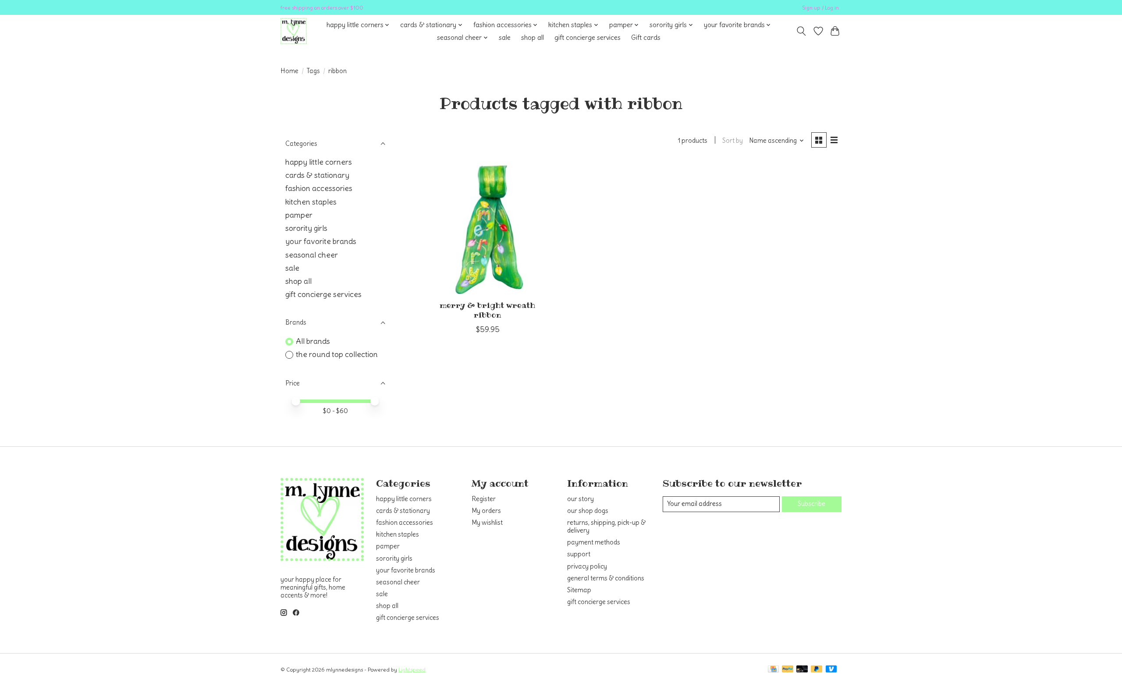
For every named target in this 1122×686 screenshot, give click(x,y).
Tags (313, 71)
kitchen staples (311, 202)
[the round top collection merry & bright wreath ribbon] (488, 228)
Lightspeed (412, 669)
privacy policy (587, 566)
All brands (313, 341)
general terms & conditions (605, 578)
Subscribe (811, 504)
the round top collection (337, 354)
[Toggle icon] (801, 31)
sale (505, 37)
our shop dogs (587, 511)
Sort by (732, 141)
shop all (532, 37)
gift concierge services (587, 37)
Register (484, 499)
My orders (486, 511)
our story (580, 499)
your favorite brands (320, 241)
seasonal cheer (311, 255)
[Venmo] (831, 669)
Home (289, 71)
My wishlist (487, 523)
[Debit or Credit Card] (802, 669)
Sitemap (579, 590)
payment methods (593, 542)
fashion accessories (318, 188)
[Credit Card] (773, 669)
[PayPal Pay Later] (816, 669)
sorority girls (306, 228)
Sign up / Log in (820, 7)
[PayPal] (787, 669)
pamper (298, 215)
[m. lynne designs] (293, 31)
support (578, 554)
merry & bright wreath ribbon (487, 310)
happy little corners (318, 162)
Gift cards (645, 37)
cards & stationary (317, 175)
